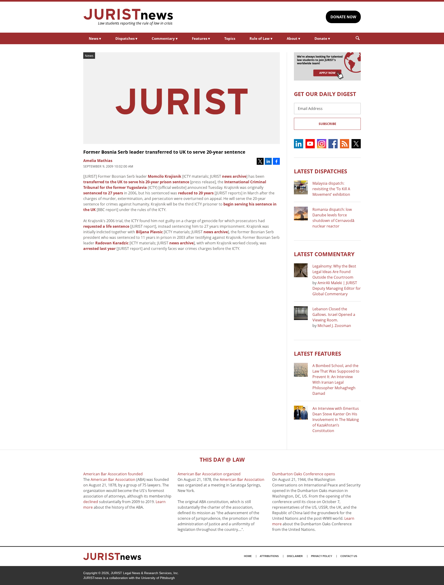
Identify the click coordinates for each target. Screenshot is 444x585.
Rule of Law (261, 38)
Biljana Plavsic (149, 231)
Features (201, 38)
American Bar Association (113, 479)
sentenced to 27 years (103, 193)
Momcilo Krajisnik (164, 176)
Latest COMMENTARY (324, 254)
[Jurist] (128, 17)
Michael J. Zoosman (334, 325)
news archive (234, 176)
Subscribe (327, 123)
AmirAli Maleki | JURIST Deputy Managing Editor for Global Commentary (336, 288)
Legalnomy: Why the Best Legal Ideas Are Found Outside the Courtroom (334, 272)
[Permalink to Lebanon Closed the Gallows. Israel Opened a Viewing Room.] (301, 313)
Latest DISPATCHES (320, 171)
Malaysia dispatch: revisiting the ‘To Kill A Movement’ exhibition (331, 189)
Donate (322, 38)
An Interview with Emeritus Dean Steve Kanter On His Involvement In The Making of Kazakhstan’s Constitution (335, 419)
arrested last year (99, 248)
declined (90, 501)
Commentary (165, 38)
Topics (229, 38)
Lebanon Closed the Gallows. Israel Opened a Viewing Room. (333, 314)
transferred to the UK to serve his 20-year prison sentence (136, 181)
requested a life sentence (106, 226)
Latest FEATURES (317, 353)
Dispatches (126, 38)
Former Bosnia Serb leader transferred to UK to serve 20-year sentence (164, 152)
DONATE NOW (343, 16)
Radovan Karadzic (112, 243)
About (293, 38)
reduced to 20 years (196, 193)
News (95, 38)
